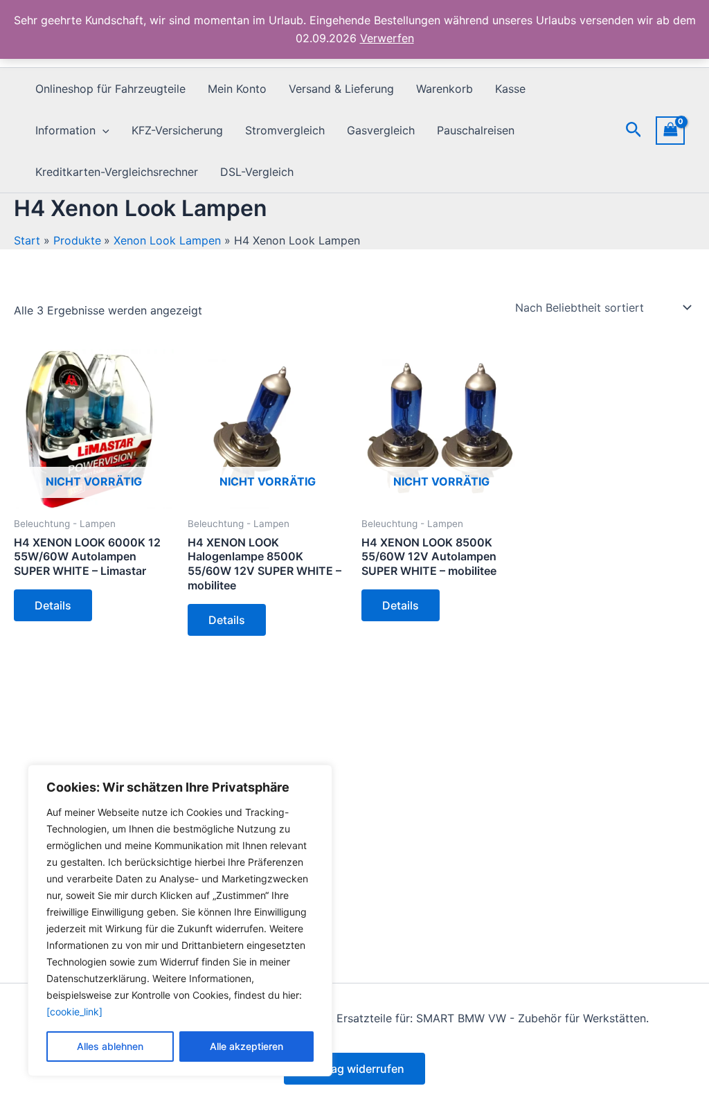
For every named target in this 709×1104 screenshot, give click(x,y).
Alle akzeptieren (246, 1046)
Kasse (510, 89)
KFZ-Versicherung (177, 130)
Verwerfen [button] (387, 38)
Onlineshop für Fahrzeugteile (110, 89)
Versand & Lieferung (341, 89)
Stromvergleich (285, 130)
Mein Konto (237, 89)
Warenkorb (444, 89)
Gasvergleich (381, 130)
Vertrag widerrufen (354, 1069)
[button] (102, 130)
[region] (180, 920)
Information (65, 130)
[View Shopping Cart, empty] (670, 130)
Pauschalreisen (475, 130)
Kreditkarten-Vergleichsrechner (116, 172)
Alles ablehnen (110, 1046)
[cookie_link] (74, 1011)
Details (53, 605)
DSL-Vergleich (257, 172)
